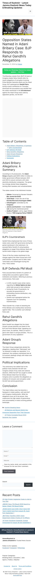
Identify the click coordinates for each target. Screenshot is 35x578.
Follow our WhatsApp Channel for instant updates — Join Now (17, 71)
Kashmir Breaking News (12, 407)
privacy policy (17, 569)
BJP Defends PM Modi (14, 150)
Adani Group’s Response (15, 154)
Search (4, 481)
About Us (14, 566)
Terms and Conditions (25, 566)
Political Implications (13, 156)
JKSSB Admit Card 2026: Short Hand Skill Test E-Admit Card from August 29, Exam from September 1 (16, 511)
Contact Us (7, 566)
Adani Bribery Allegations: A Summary (19, 145)
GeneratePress (17, 575)
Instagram (13, 548)
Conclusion (10, 158)
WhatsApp (21, 548)
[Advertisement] (17, 118)
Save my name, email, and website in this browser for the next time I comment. (18, 465)
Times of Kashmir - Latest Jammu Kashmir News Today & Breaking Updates (16, 5)
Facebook (5, 548)
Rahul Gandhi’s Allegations (15, 152)
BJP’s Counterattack (15, 147)
